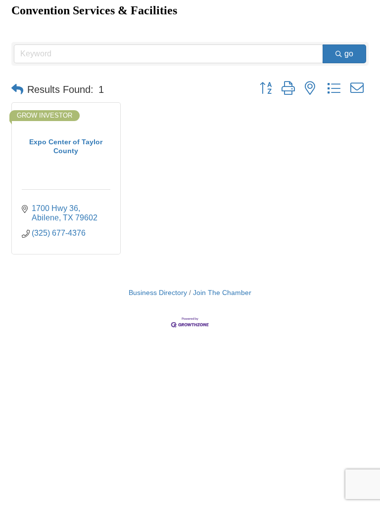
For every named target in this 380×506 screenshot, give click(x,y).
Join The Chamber (222, 292)
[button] (17, 89)
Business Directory (158, 292)
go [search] (348, 53)
